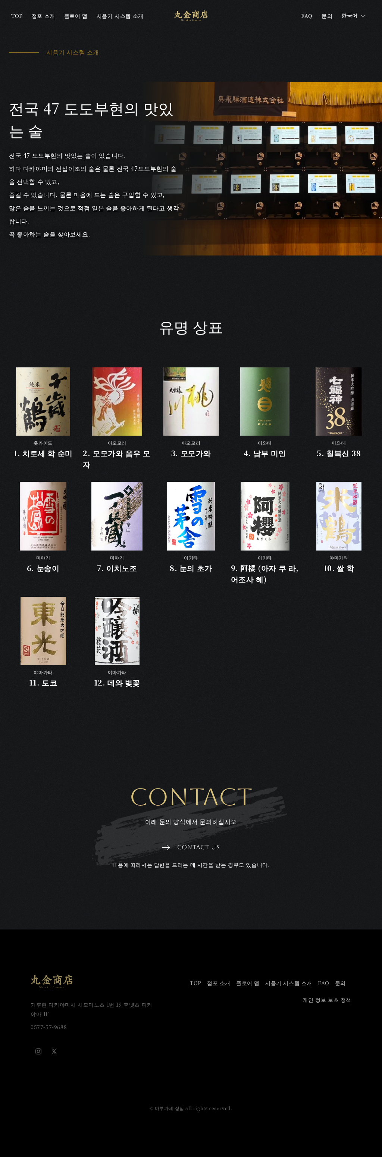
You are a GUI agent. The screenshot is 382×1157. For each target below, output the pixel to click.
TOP (195, 983)
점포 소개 (219, 983)
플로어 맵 (248, 983)
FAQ (323, 983)
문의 (340, 983)
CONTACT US (198, 847)
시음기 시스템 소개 (288, 983)
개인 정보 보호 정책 (327, 999)
